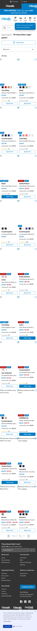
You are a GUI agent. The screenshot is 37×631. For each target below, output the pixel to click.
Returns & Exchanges (25, 562)
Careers (4, 591)
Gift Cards (4, 573)
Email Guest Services (27, 587)
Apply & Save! (24, 573)
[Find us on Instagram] (25, 601)
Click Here (15, 13)
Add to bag (12, 197)
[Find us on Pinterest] (29, 601)
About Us (4, 589)
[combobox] (18, 49)
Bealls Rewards (6, 562)
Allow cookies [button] (8, 626)
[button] (17, 626)
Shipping (22, 564)
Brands (3, 578)
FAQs (21, 560)
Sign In (3, 558)
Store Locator (5, 576)
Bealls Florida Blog (6, 596)
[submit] (31, 550)
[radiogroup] (10, 87)
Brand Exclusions (6, 580)
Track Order (23, 558)
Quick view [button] (12, 104)
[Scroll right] (17, 87)
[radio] (3, 87)
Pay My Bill (23, 576)
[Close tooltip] (34, 24)
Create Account (6, 560)
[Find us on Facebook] (21, 601)
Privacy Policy (7, 621)
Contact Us (4, 593)
